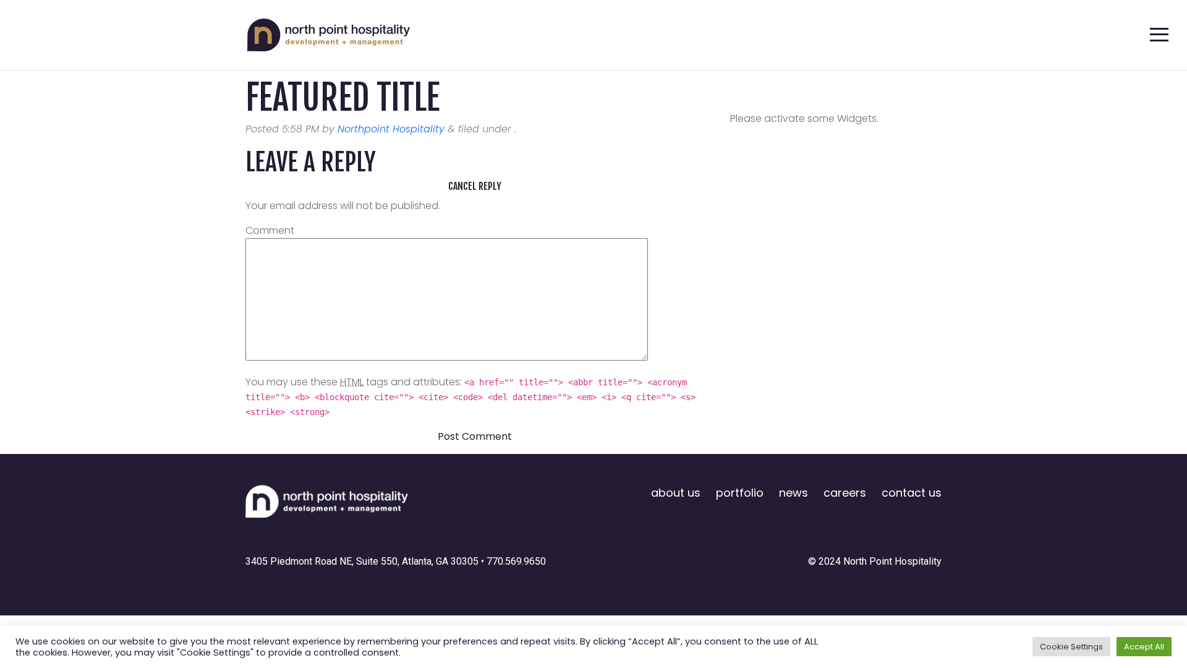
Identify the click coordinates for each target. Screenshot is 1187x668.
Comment (269, 230)
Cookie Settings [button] (1071, 647)
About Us (675, 492)
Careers (844, 492)
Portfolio (740, 492)
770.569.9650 (516, 561)
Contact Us (912, 492)
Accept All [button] (1144, 647)
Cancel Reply (474, 186)
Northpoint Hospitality (391, 129)
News (793, 492)
